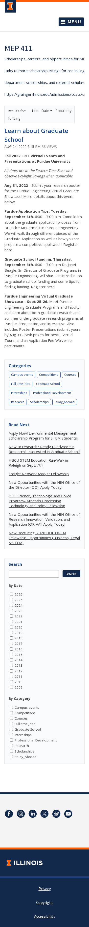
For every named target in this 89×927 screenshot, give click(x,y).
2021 (18, 621)
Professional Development (52, 393)
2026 (18, 594)
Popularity (63, 110)
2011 (18, 676)
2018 (18, 638)
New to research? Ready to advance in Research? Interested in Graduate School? (44, 449)
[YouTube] (68, 813)
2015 (18, 654)
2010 (18, 682)
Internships (19, 393)
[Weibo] (56, 813)
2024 (18, 605)
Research (17, 402)
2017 (18, 643)
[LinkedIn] (32, 813)
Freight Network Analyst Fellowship (39, 473)
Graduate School (48, 384)
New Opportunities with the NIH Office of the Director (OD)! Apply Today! (44, 485)
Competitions (48, 375)
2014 (18, 660)
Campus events (22, 375)
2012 (18, 671)
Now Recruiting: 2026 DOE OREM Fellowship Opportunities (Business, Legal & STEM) (44, 537)
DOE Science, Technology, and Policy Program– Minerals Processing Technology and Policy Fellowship (40, 500)
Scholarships (39, 402)
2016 (18, 649)
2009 (18, 687)
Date (45, 110)
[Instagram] (20, 813)
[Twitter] (44, 813)
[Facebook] (8, 813)
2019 (18, 632)
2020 (18, 627)
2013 (18, 665)
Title (35, 110)
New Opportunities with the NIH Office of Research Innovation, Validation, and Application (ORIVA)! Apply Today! (44, 519)
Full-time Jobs (20, 384)
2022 (18, 616)
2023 (18, 611)
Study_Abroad (65, 402)
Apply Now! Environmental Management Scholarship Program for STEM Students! (43, 435)
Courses (70, 375)
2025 (18, 599)
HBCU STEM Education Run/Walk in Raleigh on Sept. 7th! (38, 463)
